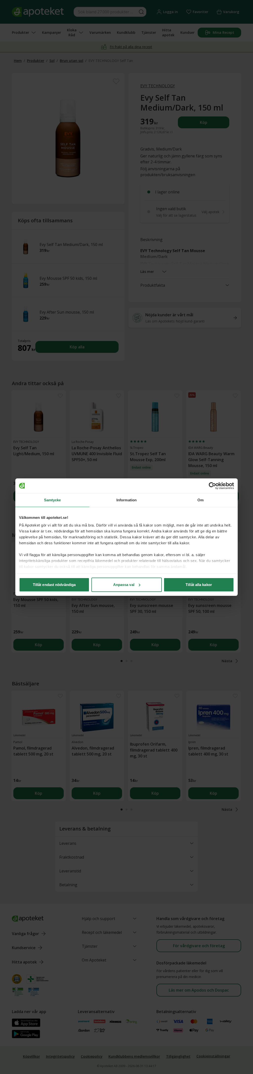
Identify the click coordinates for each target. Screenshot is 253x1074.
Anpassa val (123, 585)
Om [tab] (200, 500)
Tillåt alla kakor (199, 585)
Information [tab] (126, 500)
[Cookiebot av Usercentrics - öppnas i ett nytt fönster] (212, 486)
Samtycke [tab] (52, 500)
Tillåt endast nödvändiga (54, 585)
